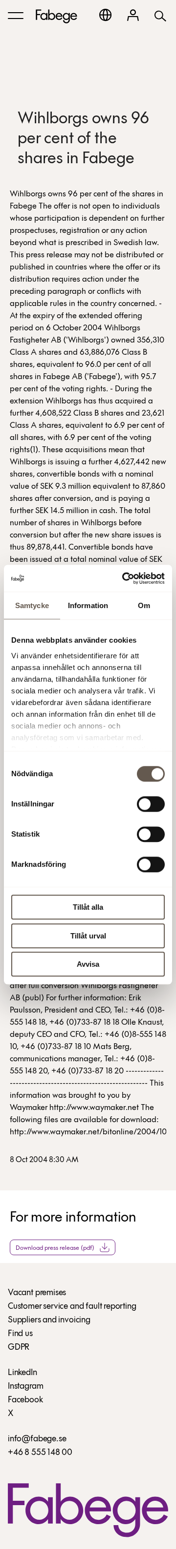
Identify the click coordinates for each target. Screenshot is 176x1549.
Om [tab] (144, 605)
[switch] (151, 804)
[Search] (160, 15)
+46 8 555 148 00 (40, 1453)
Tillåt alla (88, 907)
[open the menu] (15, 15)
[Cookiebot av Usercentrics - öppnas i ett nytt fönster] (124, 578)
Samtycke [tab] (32, 605)
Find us (20, 1334)
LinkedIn (22, 1373)
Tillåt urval (88, 936)
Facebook (25, 1400)
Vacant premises (37, 1293)
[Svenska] (105, 15)
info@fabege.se (37, 1439)
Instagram (25, 1386)
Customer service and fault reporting (72, 1306)
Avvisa (88, 964)
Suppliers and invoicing (49, 1320)
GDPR (18, 1347)
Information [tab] (88, 605)
